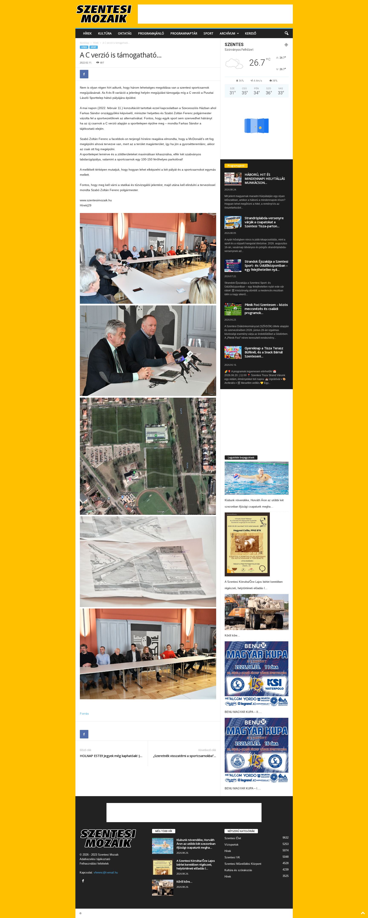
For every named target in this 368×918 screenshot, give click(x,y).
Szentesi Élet (232, 838)
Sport (208, 33)
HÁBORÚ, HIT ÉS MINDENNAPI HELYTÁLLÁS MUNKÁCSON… (265, 178)
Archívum (227, 33)
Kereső (250, 33)
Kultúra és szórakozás (238, 870)
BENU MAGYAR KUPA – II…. (243, 712)
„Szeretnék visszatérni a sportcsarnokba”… (184, 756)
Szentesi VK (232, 857)
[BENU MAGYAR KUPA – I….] (257, 750)
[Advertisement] (215, 14)
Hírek (87, 33)
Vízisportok (231, 844)
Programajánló (151, 33)
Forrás (84, 713)
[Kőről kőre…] (257, 612)
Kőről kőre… (232, 635)
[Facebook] (84, 74)
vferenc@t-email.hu (106, 872)
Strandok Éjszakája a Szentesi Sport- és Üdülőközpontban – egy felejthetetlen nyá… (266, 265)
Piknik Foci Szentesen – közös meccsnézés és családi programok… (266, 308)
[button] (286, 33)
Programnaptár (183, 33)
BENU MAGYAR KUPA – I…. (243, 788)
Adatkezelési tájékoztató (95, 859)
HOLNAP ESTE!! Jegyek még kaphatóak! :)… (111, 756)
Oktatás (125, 33)
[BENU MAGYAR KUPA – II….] (257, 673)
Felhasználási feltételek (94, 863)
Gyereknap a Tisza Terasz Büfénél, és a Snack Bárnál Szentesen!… (264, 352)
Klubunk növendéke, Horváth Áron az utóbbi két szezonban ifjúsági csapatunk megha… (196, 843)
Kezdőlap (84, 42)
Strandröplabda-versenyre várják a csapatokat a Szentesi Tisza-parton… (264, 222)
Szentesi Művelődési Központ (242, 863)
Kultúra (105, 33)
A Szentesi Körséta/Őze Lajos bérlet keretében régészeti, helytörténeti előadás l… (196, 864)
